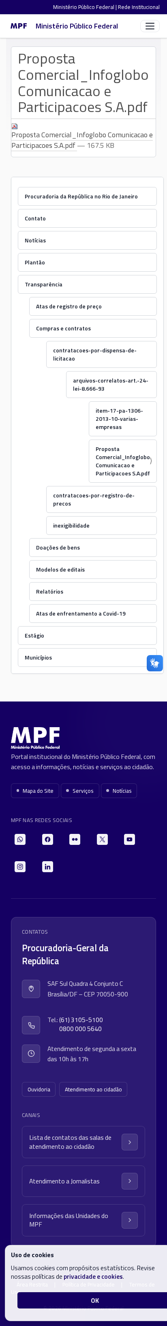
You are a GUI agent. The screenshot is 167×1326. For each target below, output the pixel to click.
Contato (35, 218)
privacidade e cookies (93, 1276)
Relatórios (49, 591)
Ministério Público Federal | (85, 7)
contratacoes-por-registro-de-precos (94, 499)
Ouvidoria (39, 1089)
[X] (102, 839)
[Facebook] (48, 839)
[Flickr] (75, 839)
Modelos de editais (60, 569)
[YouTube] (129, 839)
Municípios (38, 657)
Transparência (43, 284)
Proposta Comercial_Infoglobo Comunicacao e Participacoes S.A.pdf (82, 140)
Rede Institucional (139, 7)
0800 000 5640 (80, 1029)
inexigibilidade (71, 525)
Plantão (35, 262)
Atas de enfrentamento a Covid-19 (81, 613)
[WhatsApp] (20, 839)
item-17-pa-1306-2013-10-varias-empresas (119, 418)
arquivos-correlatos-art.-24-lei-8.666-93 (110, 384)
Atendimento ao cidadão (93, 1089)
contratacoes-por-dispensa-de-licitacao (95, 354)
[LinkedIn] (48, 867)
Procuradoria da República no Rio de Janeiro (81, 196)
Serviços (83, 791)
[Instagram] (20, 867)
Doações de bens (58, 547)
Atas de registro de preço (69, 306)
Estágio (34, 635)
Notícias (35, 240)
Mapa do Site (38, 791)
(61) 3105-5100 (81, 1020)
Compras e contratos (63, 328)
